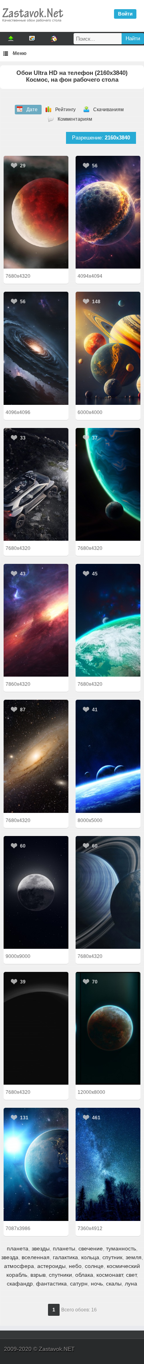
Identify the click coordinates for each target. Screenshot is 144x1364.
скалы (114, 1283)
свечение (90, 1248)
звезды (41, 1248)
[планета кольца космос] (108, 892)
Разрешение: (101, 138)
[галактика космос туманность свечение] (36, 620)
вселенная (36, 1257)
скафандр (20, 1283)
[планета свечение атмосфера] (36, 1028)
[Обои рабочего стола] (32, 24)
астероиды (51, 1266)
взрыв (38, 1275)
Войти (125, 14)
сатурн (79, 1283)
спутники (60, 1275)
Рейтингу (65, 109)
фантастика (51, 1283)
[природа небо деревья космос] (108, 1164)
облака (84, 1275)
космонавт (109, 1275)
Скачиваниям (108, 109)
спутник (112, 1257)
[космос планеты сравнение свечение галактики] (108, 348)
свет (131, 1275)
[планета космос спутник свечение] (108, 484)
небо (75, 1266)
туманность (121, 1248)
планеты (64, 1248)
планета (17, 1248)
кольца (90, 1257)
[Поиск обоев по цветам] (54, 38)
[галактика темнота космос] (36, 348)
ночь (97, 1283)
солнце (94, 1266)
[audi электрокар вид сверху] (36, 484)
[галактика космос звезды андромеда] (36, 756)
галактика (65, 1257)
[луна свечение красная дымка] (36, 212)
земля (134, 1257)
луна (131, 1283)
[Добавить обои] (11, 38)
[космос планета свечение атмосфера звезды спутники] (108, 756)
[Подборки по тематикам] (32, 38)
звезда (9, 1257)
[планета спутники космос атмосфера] (108, 620)
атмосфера (19, 1266)
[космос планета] (108, 1028)
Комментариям (75, 119)
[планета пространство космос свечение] (108, 212)
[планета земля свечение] (36, 1164)
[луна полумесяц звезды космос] (36, 892)
